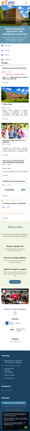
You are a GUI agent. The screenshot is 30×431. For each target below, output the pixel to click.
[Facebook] (15, 313)
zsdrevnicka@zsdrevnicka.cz (12, 365)
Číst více (5, 83)
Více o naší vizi (15, 282)
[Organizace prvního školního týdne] (15, 65)
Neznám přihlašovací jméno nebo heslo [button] (14, 406)
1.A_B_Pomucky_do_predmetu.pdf (14, 213)
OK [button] (26, 427)
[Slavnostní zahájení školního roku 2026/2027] (15, 131)
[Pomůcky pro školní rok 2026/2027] (15, 201)
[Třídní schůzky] (15, 94)
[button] (26, 2)
